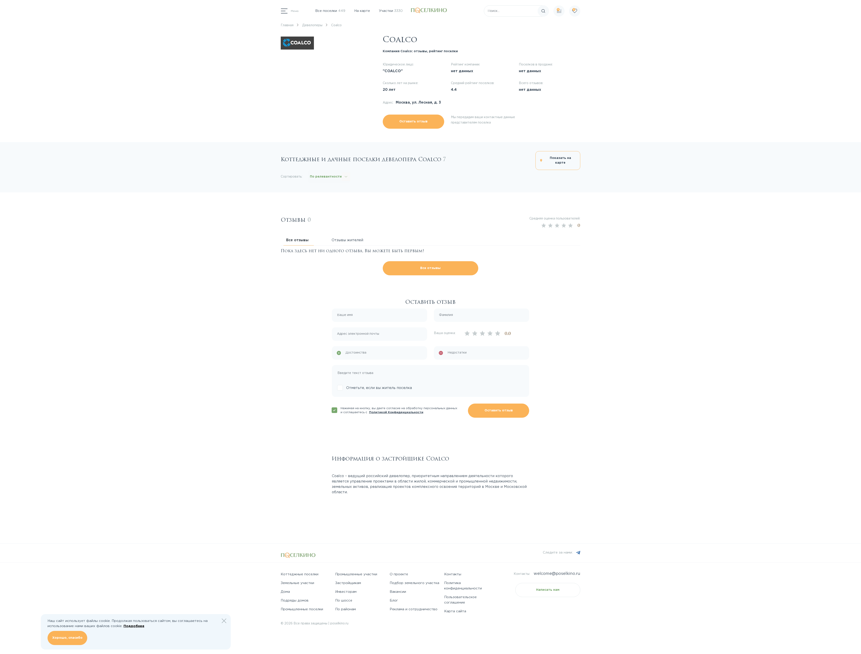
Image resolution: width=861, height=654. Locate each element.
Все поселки (330, 10)
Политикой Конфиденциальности (396, 412)
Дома (285, 591)
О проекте (399, 574)
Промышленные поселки (302, 609)
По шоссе (343, 600)
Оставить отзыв (413, 121)
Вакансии (398, 591)
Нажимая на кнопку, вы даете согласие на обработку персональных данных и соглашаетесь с (399, 410)
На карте (362, 10)
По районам (345, 609)
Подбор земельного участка (414, 583)
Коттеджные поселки (299, 574)
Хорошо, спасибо (67, 638)
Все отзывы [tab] (297, 240)
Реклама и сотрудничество (413, 609)
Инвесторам (346, 591)
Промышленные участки (356, 574)
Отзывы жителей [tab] (347, 240)
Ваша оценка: (445, 333)
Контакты (452, 574)
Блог (394, 600)
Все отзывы (430, 268)
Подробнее (134, 626)
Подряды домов (295, 600)
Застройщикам (348, 583)
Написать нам (547, 590)
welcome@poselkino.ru (557, 574)
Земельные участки (297, 583)
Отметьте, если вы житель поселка (379, 388)
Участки (391, 10)
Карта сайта (455, 611)
